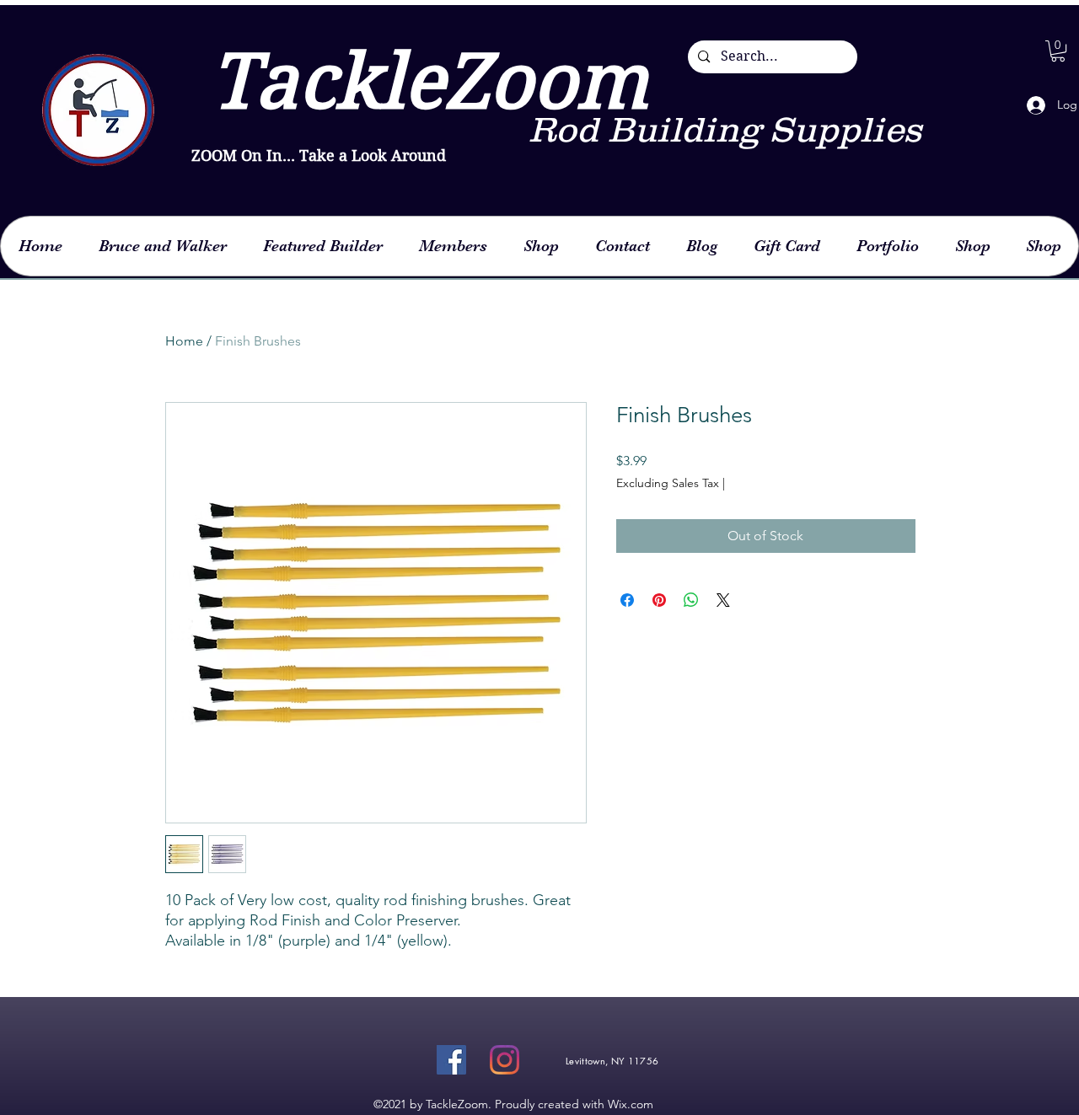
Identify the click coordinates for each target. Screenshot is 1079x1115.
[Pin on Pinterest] (659, 600)
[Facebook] (451, 1060)
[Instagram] (504, 1060)
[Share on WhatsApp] (691, 600)
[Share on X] (723, 600)
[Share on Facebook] (627, 600)
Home (184, 341)
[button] (1058, 51)
